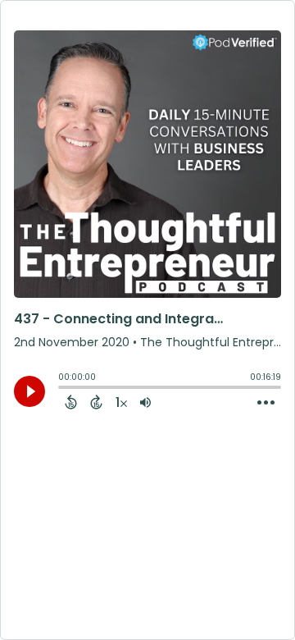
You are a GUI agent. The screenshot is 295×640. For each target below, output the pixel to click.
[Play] (29, 391)
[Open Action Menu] (266, 403)
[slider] (62, 389)
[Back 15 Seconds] (71, 402)
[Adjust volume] (145, 402)
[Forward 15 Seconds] (96, 402)
